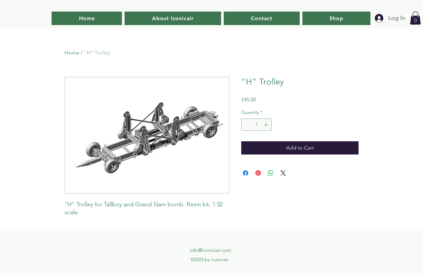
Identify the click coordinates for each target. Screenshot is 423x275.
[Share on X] (283, 173)
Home (71, 53)
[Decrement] (246, 124)
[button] (415, 18)
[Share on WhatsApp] (271, 173)
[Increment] (266, 124)
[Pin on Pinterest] (258, 173)
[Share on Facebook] (246, 173)
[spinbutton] (256, 124)
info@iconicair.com (210, 250)
